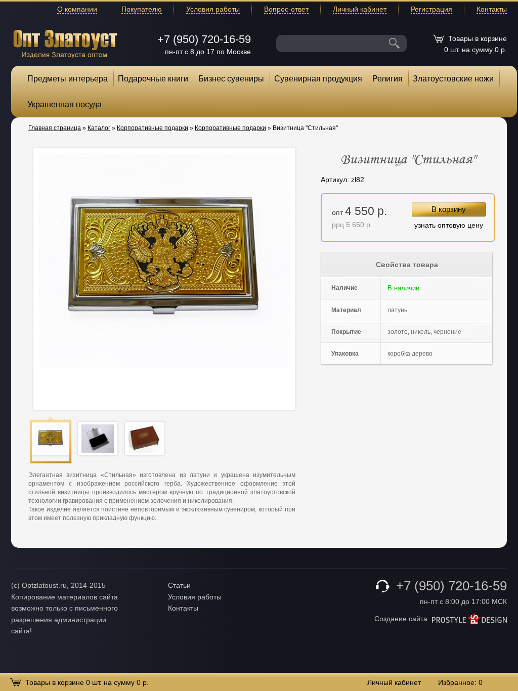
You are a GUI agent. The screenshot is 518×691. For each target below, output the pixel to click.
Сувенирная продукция (318, 78)
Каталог (99, 128)
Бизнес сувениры (231, 78)
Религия (387, 78)
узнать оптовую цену (448, 225)
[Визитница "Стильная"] (50, 438)
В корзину (448, 209)
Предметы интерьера (67, 78)
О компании (77, 9)
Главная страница (54, 128)
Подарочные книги (153, 78)
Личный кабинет (359, 9)
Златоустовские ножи (453, 78)
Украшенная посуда (64, 104)
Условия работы (213, 9)
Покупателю (141, 9)
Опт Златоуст (65, 42)
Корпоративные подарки (152, 128)
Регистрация (431, 9)
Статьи (179, 585)
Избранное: (460, 682)
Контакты (492, 9)
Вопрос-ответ (286, 9)
